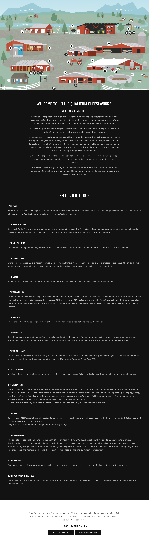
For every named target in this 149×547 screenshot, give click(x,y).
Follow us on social (88, 533)
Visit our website (61, 533)
